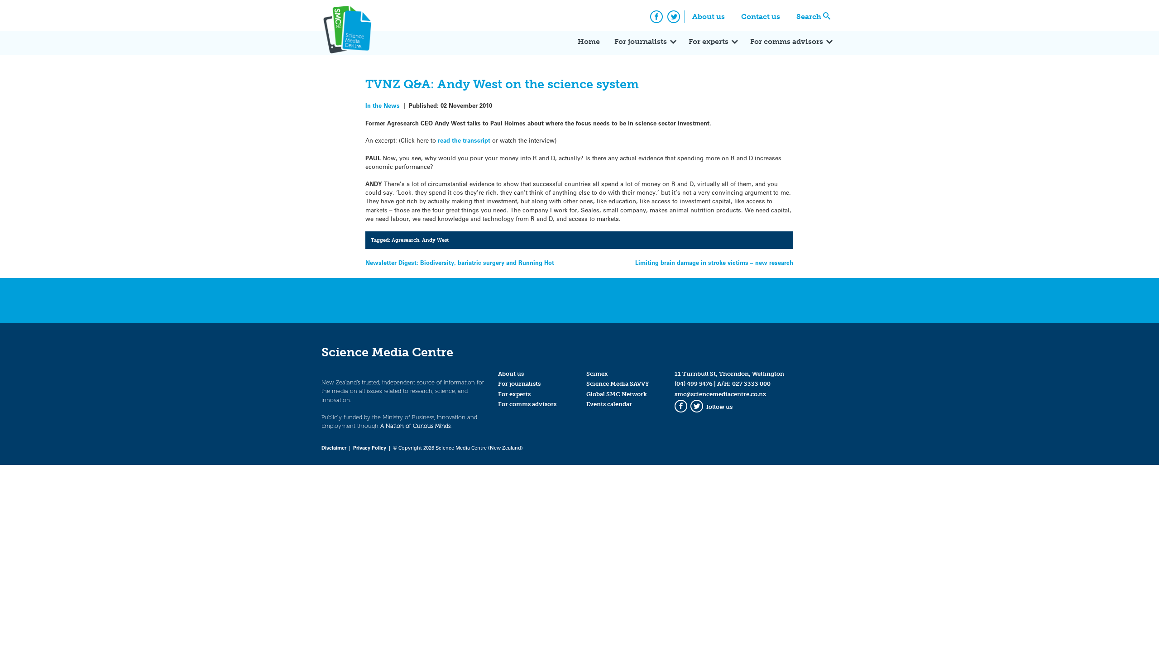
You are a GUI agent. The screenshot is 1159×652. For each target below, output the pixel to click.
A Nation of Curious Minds (415, 425)
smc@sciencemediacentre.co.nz (720, 394)
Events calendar (609, 404)
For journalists (640, 41)
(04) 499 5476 (694, 383)
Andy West (435, 240)
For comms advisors (786, 41)
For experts (708, 41)
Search (808, 16)
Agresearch (405, 240)
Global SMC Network (616, 394)
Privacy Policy (369, 447)
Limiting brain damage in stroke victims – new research (714, 262)
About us (708, 16)
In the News (382, 105)
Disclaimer (333, 447)
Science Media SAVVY (617, 383)
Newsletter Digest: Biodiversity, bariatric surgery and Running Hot (459, 262)
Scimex (597, 373)
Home (589, 41)
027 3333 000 (751, 383)
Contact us (760, 16)
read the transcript (464, 140)
